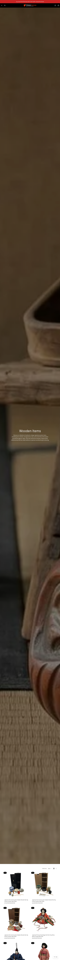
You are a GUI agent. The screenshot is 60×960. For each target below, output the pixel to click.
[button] (49, 868)
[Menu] (1, 5)
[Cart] (58, 5)
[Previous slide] (5, 884)
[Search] (4, 5)
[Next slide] (27, 884)
